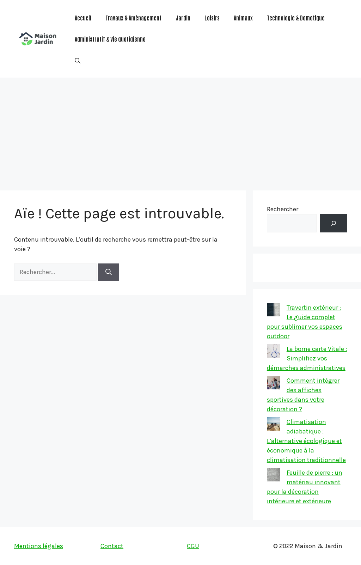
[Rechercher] (108, 272)
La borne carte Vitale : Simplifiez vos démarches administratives (307, 358)
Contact (111, 546)
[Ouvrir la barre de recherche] (77, 60)
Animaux (243, 17)
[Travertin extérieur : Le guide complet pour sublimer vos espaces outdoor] (273, 311)
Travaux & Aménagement (133, 17)
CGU (193, 546)
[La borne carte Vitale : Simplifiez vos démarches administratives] (273, 352)
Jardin (183, 17)
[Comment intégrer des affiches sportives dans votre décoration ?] (273, 384)
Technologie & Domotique (296, 17)
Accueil (83, 17)
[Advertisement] (180, 130)
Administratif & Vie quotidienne (110, 38)
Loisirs (212, 17)
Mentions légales (38, 546)
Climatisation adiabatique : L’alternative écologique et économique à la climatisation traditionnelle (306, 441)
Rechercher (282, 209)
